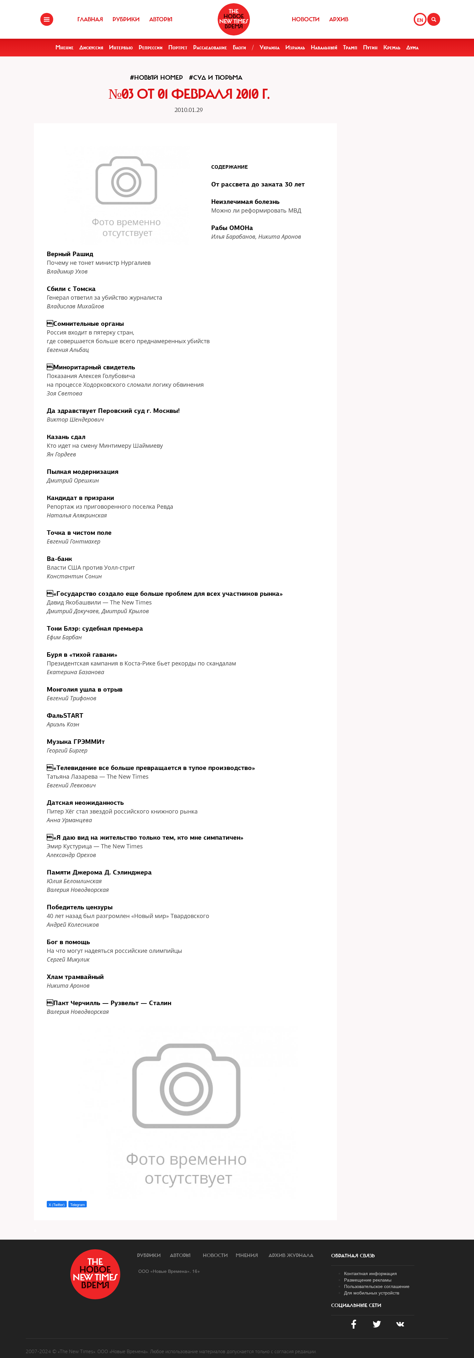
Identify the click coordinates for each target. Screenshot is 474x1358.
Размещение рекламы (367, 1279)
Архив (338, 19)
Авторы (161, 19)
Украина (270, 47)
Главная (90, 19)
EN (420, 20)
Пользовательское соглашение (377, 1286)
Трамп (350, 47)
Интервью (121, 47)
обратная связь (353, 1256)
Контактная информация (370, 1273)
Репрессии (151, 47)
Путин (370, 47)
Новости (306, 19)
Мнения (247, 1255)
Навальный (324, 47)
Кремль (391, 47)
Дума (412, 47)
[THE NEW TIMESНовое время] (234, 19)
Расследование (210, 47)
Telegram (77, 1204)
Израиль (295, 47)
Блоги (239, 47)
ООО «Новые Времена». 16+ (169, 1271)
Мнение (64, 47)
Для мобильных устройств (371, 1292)
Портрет (177, 47)
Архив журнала (291, 1255)
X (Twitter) (57, 1204)
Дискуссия (91, 47)
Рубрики (126, 19)
